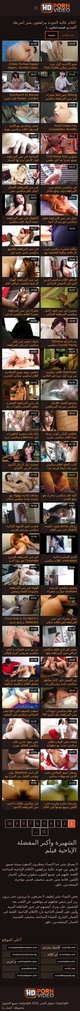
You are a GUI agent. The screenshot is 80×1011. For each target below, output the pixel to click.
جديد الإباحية (68, 35)
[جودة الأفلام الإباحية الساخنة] (39, 993)
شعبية (51, 35)
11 (44, 831)
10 (9, 823)
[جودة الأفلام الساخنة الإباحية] (56, 8)
